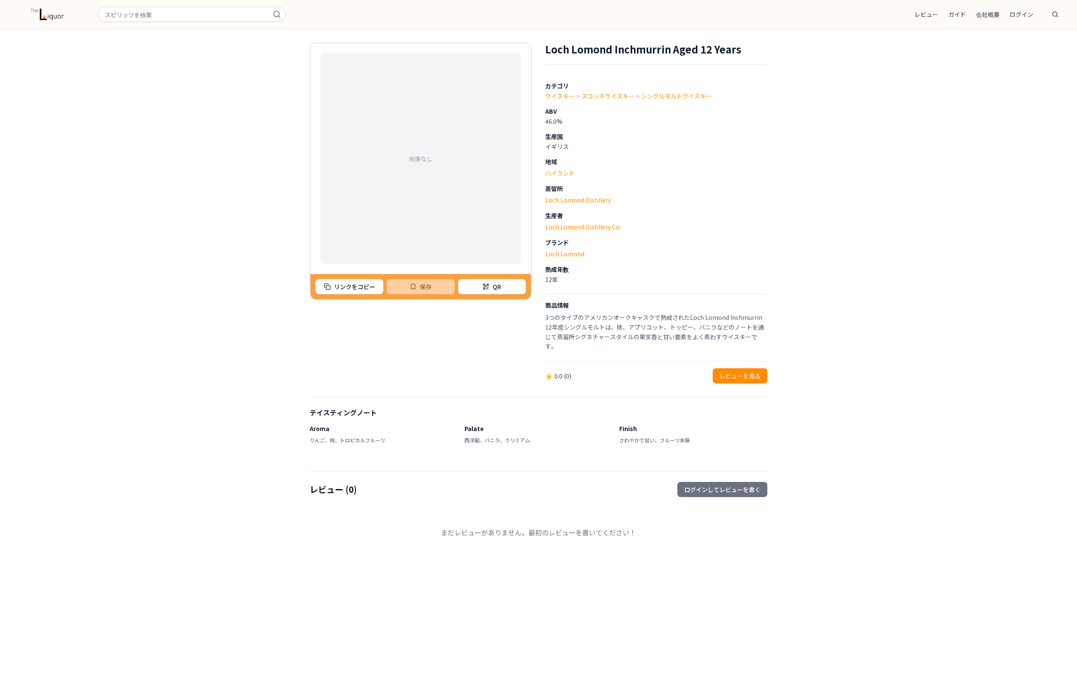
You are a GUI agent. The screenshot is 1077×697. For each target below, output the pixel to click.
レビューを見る (740, 376)
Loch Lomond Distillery (578, 200)
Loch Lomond (564, 254)
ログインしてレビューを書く (722, 489)
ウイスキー (560, 96)
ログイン (1021, 14)
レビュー (926, 14)
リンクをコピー (354, 286)
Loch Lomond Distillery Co (582, 227)
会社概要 (988, 14)
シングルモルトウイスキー (676, 96)
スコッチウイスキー (607, 96)
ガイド (957, 14)
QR (497, 286)
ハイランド (560, 173)
